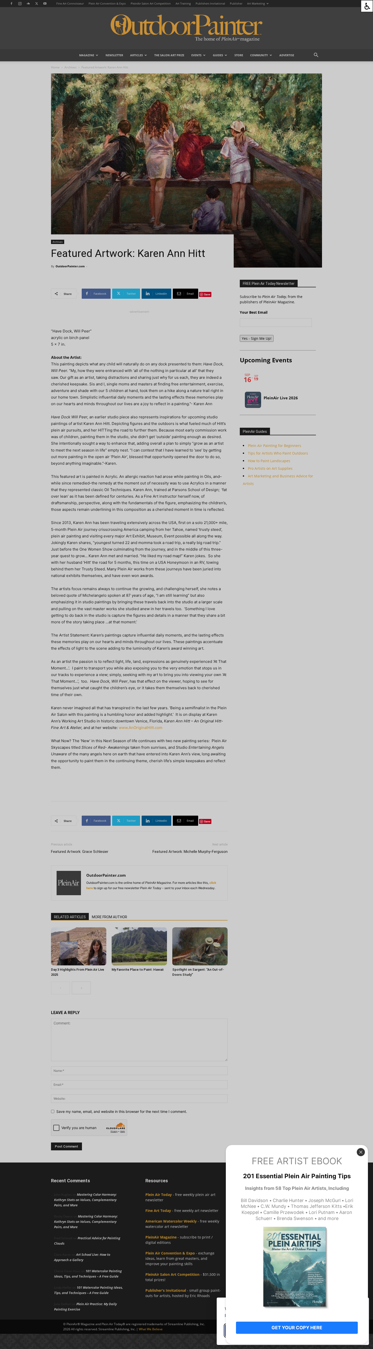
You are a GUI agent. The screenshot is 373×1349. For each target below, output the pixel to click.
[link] (367, 6)
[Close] (361, 1152)
